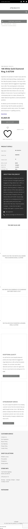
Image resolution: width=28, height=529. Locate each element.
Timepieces (4, 461)
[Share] (3, 526)
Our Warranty (4, 444)
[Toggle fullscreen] (2, 526)
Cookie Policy (4, 448)
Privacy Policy (4, 446)
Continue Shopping (14, 21)
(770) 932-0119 (15, 8)
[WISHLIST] (23, 1)
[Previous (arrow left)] (0, 528)
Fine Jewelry (7, 24)
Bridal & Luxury (4, 456)
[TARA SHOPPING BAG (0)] (25, 1)
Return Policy (4, 441)
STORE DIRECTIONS (5, 1)
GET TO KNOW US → (8, 423)
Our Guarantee (4, 439)
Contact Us (4, 437)
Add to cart (10, 122)
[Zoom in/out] (0, 526)
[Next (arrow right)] (2, 528)
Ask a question (9, 211)
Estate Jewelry (4, 463)
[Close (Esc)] (5, 526)
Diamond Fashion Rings (9, 25)
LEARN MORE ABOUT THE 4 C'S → (11, 376)
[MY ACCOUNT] (20, 1)
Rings (14, 24)
